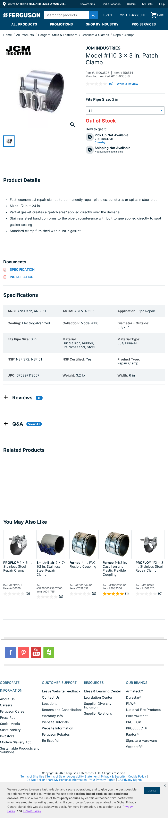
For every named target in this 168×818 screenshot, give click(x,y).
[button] (164, 785)
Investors (7, 736)
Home (7, 35)
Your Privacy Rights (102, 779)
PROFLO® (133, 722)
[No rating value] (97, 84)
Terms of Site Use (32, 776)
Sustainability (10, 730)
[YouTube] (36, 652)
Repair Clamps (123, 35)
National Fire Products (143, 710)
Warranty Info (52, 716)
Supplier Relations (98, 713)
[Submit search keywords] (93, 15)
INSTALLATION (22, 277)
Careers (6, 705)
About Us (7, 699)
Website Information (57, 728)
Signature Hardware (141, 740)
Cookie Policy (137, 776)
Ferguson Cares (12, 711)
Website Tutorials (55, 722)
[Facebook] (10, 652)
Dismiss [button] (152, 790)
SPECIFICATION (22, 269)
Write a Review (127, 83)
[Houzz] (48, 652)
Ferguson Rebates (56, 734)
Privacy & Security (113, 776)
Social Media (10, 724)
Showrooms (87, 4)
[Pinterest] (23, 652)
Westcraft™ (134, 747)
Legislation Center (98, 697)
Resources (94, 683)
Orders (131, 4)
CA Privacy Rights (130, 779)
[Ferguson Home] (22, 15)
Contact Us (51, 697)
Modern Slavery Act (15, 742)
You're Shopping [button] (37, 3)
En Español (50, 740)
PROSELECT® (136, 728)
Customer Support (59, 683)
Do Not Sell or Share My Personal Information (56, 779)
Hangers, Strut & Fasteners (58, 35)
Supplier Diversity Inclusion (97, 705)
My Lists (147, 4)
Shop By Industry (102, 24)
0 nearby (100, 142)
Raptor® (132, 734)
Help (162, 4)
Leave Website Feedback (61, 691)
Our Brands (136, 683)
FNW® (131, 703)
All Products (24, 24)
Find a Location (110, 4)
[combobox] (69, 15)
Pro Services (144, 24)
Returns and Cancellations (62, 710)
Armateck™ (134, 691)
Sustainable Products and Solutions (20, 750)
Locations (49, 703)
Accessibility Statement (83, 776)
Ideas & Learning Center (102, 691)
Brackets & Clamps (96, 35)
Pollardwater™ (137, 716)
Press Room (9, 717)
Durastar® (134, 697)
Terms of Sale (56, 776)
